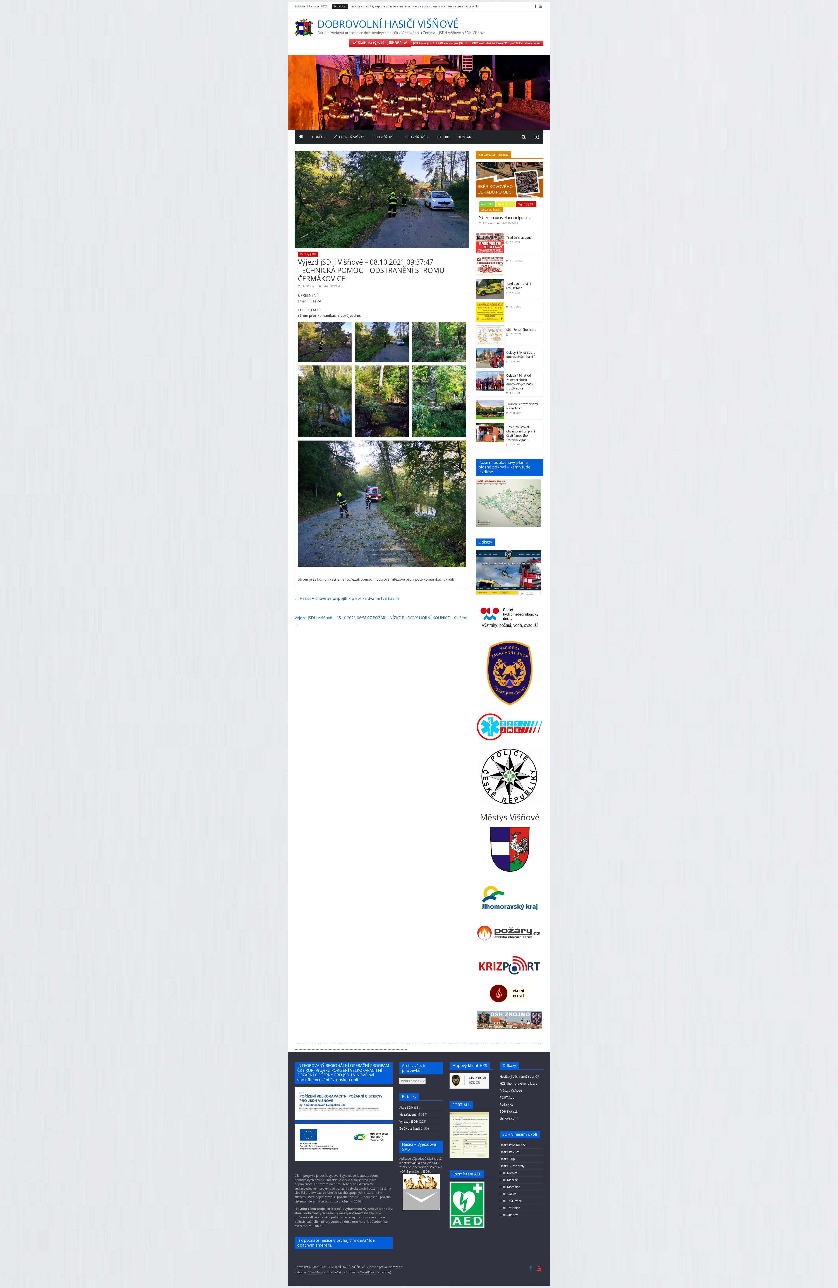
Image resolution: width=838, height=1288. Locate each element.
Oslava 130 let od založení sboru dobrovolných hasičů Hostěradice (520, 381)
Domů (317, 137)
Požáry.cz (506, 1104)
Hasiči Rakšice (510, 1152)
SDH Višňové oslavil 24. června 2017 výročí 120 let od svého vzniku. (506, 43)
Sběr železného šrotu (521, 330)
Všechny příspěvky (349, 137)
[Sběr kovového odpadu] (509, 164)
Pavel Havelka (331, 286)
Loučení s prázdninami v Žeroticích (522, 406)
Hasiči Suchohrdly (512, 1166)
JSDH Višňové (383, 137)
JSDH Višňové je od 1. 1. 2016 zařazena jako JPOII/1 (440, 43)
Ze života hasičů (491, 209)
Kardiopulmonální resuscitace (518, 285)
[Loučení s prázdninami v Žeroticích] (490, 402)
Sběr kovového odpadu (505, 217)
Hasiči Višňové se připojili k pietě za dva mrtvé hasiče (347, 598)
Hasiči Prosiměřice (513, 1145)
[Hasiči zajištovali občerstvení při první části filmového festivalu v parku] (490, 425)
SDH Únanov (509, 1215)
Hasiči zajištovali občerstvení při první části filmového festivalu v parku (520, 433)
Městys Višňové (511, 1090)
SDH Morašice (510, 1187)
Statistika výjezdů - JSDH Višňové (382, 42)
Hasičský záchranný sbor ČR (519, 1076)
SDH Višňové (415, 137)
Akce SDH (487, 204)
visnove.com (508, 1118)
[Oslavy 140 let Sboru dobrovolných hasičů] (490, 350)
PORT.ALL (507, 1097)
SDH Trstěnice (510, 1208)
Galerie (443, 137)
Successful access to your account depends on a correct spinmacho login (403, 6)
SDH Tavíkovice (511, 1201)
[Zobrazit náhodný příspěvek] (536, 137)
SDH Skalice (508, 1194)
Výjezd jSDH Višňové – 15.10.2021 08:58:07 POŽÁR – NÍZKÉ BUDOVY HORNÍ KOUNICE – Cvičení (381, 621)
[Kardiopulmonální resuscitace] (490, 282)
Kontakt (465, 137)
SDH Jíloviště (509, 1111)
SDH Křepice (509, 1173)
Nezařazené (505, 204)
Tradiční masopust (519, 237)
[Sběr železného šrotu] (490, 328)
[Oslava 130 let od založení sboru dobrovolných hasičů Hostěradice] (490, 373)
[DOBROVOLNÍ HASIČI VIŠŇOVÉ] (419, 57)
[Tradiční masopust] (490, 235)
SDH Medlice (509, 1180)
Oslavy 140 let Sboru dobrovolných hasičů (521, 354)
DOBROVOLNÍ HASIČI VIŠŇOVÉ (388, 24)
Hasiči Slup (507, 1159)
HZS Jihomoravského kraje (518, 1083)
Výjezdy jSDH (308, 254)
